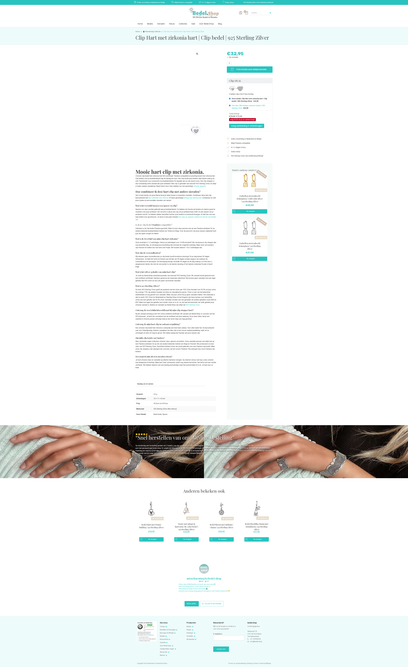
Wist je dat (164, 652)
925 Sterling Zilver (193, 305)
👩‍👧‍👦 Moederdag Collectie (152, 32)
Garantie (163, 642)
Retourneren (164, 639)
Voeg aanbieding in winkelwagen (246, 125)
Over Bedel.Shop (206, 24)
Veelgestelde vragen (167, 649)
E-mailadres (217, 634)
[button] (197, 54)
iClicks (165, 663)
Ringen (189, 630)
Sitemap (249, 663)
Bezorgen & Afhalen (167, 633)
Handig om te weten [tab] (145, 384)
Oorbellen (190, 636)
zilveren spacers (199, 186)
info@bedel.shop (256, 641)
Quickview (262, 190)
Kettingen (190, 633)
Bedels (150, 24)
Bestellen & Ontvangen (168, 630)
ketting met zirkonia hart (193, 198)
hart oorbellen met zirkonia (158, 198)
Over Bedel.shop (166, 646)
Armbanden (191, 639)
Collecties (183, 24)
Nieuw (172, 24)
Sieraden (161, 24)
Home (140, 24)
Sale (193, 24)
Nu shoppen (251, 211)
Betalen (162, 636)
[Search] (270, 13)
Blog (220, 24)
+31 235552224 (255, 639)
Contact (163, 626)
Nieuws (162, 655)
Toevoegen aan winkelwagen (251, 69)
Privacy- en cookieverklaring (237, 663)
